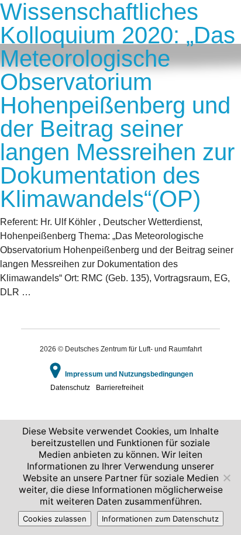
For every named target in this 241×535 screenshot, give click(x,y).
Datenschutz (70, 388)
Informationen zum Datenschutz (160, 518)
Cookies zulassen (55, 518)
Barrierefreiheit (119, 388)
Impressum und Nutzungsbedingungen (129, 374)
